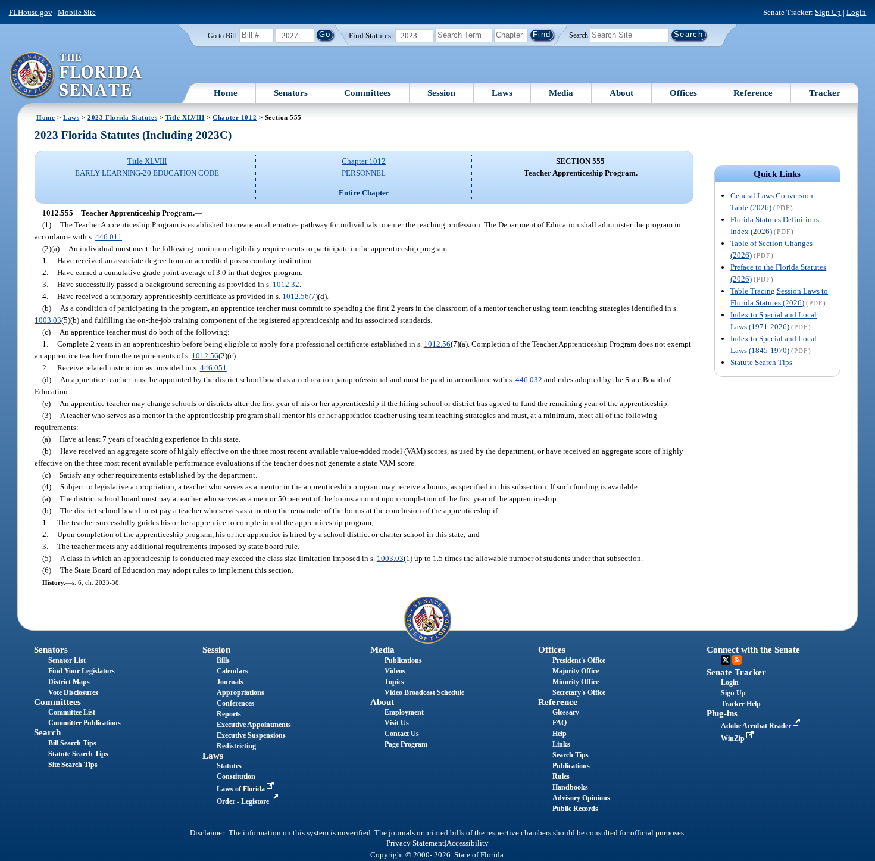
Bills (223, 660)
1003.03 (48, 320)
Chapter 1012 (234, 117)
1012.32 (286, 284)
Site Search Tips (73, 764)
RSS (737, 660)
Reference (753, 93)
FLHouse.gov (30, 12)
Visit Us (397, 723)
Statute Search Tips (761, 362)
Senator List (67, 660)
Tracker (824, 93)
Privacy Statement (415, 843)
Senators (291, 93)
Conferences (235, 703)
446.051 (213, 367)
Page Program (406, 744)
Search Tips (570, 755)
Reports (229, 714)
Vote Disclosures (73, 692)
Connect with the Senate (753, 649)
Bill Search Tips (72, 743)
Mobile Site (77, 12)
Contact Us (402, 733)
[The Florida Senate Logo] (76, 75)
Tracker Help (741, 704)
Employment (404, 712)
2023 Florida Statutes (122, 117)
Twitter (725, 660)
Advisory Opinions (581, 798)
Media (561, 93)
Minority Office (575, 682)
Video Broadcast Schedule (424, 692)
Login (856, 12)
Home (226, 93)
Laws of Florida (242, 789)
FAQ (559, 723)
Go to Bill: (223, 35)
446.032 (528, 379)
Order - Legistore (244, 801)
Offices (683, 93)
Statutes (229, 766)
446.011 (108, 236)
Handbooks (570, 787)
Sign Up (828, 12)
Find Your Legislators (81, 671)
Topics (394, 682)
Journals (230, 682)
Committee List (71, 712)
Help (559, 733)
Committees (367, 93)
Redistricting (236, 746)
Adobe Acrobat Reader (757, 726)
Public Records (575, 808)
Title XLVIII (185, 117)
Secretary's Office (578, 692)
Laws (502, 93)
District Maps (69, 682)
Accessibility (467, 843)
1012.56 (295, 296)
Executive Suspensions (251, 735)
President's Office (578, 660)
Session (441, 93)
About (621, 93)
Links (561, 744)
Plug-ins (722, 713)
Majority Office (575, 671)
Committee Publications (84, 723)
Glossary (565, 712)
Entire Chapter (364, 192)
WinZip (733, 738)
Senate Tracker (736, 672)
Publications (403, 660)
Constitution (236, 776)
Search (578, 34)
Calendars (232, 671)
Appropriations (240, 692)
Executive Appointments (254, 724)
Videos (395, 671)
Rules (561, 776)
